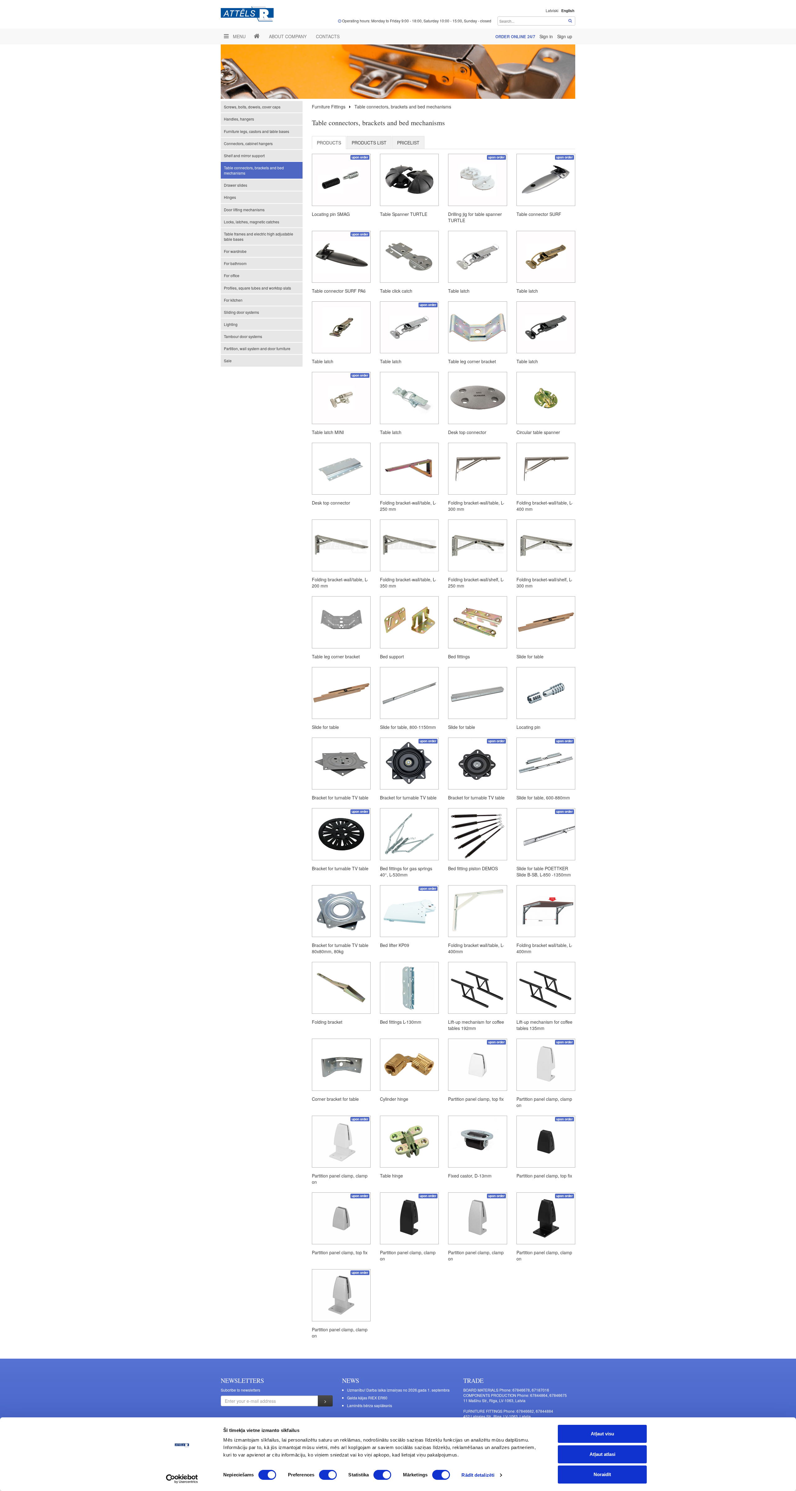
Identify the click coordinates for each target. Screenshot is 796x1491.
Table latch (459, 291)
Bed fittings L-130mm (400, 1022)
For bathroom (235, 263)
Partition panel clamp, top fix (476, 1099)
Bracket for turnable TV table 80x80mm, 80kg (340, 948)
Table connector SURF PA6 (339, 291)
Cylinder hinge (394, 1099)
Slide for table (530, 656)
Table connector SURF (538, 214)
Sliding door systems (241, 312)
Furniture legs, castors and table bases (256, 131)
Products (329, 142)
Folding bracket (327, 1022)
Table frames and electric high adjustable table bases (258, 236)
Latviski (552, 10)
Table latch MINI (328, 432)
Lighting (231, 324)
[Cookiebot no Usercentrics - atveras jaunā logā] (182, 1479)
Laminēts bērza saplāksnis (369, 1405)
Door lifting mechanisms (244, 209)
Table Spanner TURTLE (403, 214)
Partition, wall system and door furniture (257, 348)
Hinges (230, 197)
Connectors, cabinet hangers (248, 143)
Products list (369, 142)
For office (231, 275)
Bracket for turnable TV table (340, 797)
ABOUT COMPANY (288, 36)
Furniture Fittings (328, 106)
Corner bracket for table (335, 1099)
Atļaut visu (602, 1433)
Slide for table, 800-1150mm (408, 727)
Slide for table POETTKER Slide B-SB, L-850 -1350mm (543, 871)
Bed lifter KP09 (394, 945)
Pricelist (408, 142)
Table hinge (391, 1176)
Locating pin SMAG (331, 214)
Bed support (392, 656)
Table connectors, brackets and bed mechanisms (254, 170)
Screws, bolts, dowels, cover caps (252, 106)
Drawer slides (235, 185)
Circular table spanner (538, 432)
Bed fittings (459, 656)
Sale (228, 360)
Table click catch (396, 291)
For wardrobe (235, 251)
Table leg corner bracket (472, 361)
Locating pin (528, 727)
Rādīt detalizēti (477, 1475)
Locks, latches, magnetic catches (251, 221)
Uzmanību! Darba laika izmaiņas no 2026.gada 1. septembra (398, 1390)
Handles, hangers (239, 118)
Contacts (328, 36)
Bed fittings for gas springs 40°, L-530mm (406, 871)
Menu (239, 36)
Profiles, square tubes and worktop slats (257, 287)
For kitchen (233, 300)
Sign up (564, 36)
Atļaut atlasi (602, 1454)
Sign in (546, 36)
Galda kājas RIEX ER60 (367, 1397)
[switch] (328, 1475)
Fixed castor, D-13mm (470, 1176)
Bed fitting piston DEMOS (473, 868)
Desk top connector (467, 432)
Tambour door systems (243, 336)
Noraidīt (602, 1474)
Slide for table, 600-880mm (543, 797)
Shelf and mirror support (244, 155)
